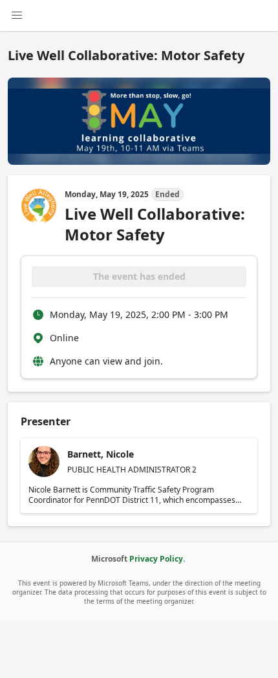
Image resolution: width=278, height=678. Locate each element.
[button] (139, 475)
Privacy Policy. (157, 558)
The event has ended (139, 276)
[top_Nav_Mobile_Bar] (16, 15)
